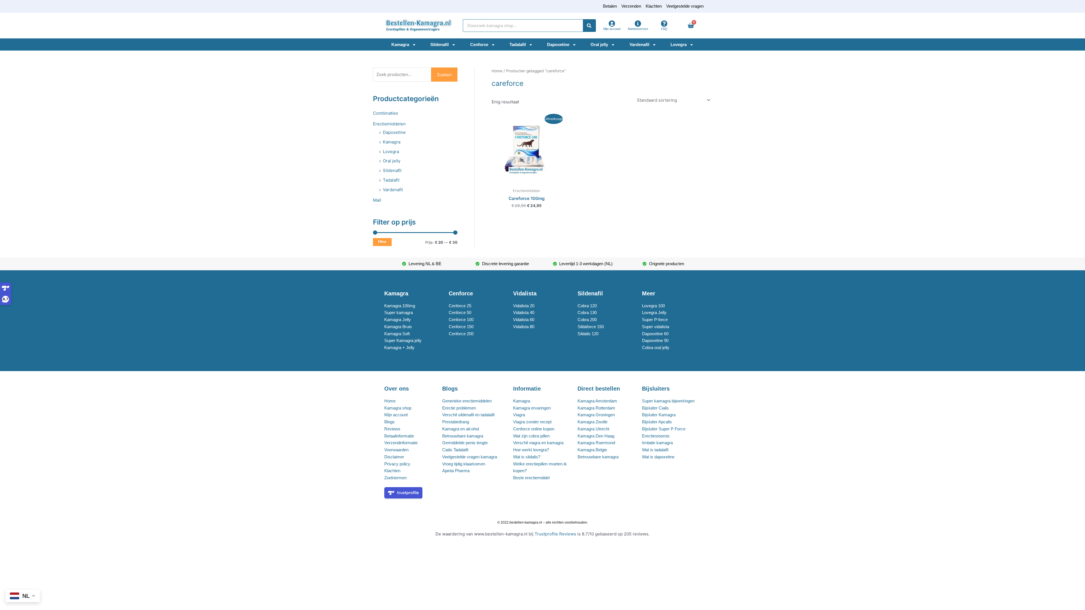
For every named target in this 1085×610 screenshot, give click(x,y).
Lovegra (391, 151)
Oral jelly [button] (599, 44)
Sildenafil (392, 170)
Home (497, 71)
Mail (377, 200)
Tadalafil (391, 180)
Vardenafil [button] (639, 44)
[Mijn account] (612, 23)
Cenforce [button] (479, 44)
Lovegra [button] (678, 44)
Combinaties (385, 113)
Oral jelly (391, 161)
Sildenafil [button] (439, 44)
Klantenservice (638, 28)
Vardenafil (393, 189)
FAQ (664, 28)
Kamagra (391, 142)
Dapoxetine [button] (558, 44)
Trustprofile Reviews (555, 534)
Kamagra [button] (400, 44)
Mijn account (611, 28)
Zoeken (444, 74)
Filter (382, 242)
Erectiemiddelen (389, 124)
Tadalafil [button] (517, 44)
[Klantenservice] (638, 23)
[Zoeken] (589, 25)
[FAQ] (664, 23)
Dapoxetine (394, 132)
